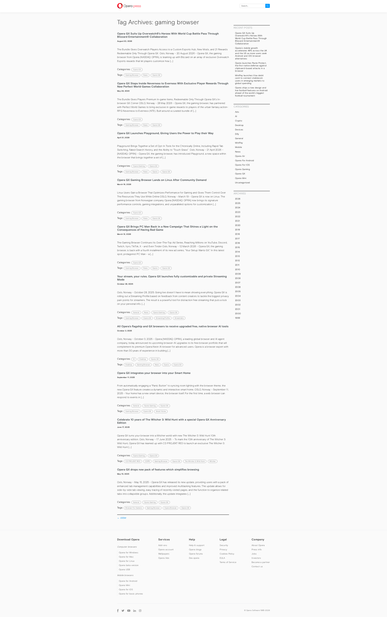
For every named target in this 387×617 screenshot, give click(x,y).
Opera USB (124, 569)
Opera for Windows (128, 552)
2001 (237, 309)
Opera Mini (240, 178)
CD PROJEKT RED (132, 461)
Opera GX (137, 69)
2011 (237, 265)
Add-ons (162, 545)
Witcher (213, 461)
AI (134, 359)
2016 (237, 243)
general (136, 312)
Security (224, 545)
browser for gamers (133, 508)
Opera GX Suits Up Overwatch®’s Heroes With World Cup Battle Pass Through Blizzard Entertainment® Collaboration (251, 38)
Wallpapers (163, 554)
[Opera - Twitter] (123, 610)
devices (239, 129)
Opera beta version (128, 565)
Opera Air (240, 156)
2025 (237, 203)
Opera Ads (163, 558)
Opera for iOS (242, 165)
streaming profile (163, 318)
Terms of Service (228, 562)
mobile (238, 147)
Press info (257, 549)
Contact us (257, 566)
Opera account (166, 549)
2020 (237, 225)
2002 (238, 305)
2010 (237, 269)
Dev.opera (194, 558)
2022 (237, 216)
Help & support (196, 545)
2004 (238, 296)
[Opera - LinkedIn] (134, 610)
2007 (237, 282)
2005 (238, 291)
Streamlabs (179, 318)
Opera (155, 172)
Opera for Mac (126, 557)
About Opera (258, 545)
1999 (237, 318)
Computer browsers (127, 547)
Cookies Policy (227, 554)
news (145, 75)
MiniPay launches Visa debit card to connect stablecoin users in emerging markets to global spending (249, 79)
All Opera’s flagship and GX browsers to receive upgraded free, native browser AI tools (172, 326)
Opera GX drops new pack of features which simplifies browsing (158, 469)
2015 (237, 247)
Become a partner (261, 562)
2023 (237, 212)
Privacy (223, 549)
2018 (237, 234)
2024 (237, 207)
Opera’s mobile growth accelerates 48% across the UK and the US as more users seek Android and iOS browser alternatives (251, 53)
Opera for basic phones (131, 593)
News (146, 312)
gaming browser (131, 75)
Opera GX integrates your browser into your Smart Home (153, 372)
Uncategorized (242, 182)
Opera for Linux (127, 561)
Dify (237, 134)
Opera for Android (244, 160)
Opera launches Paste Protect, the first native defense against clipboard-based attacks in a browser (251, 67)
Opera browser (170, 508)
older (121, 517)
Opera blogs (195, 549)
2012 (237, 260)
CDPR (147, 461)
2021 (237, 221)
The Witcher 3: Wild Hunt (195, 461)
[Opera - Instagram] (140, 610)
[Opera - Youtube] (129, 610)
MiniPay (239, 143)
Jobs (254, 554)
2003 (238, 300)
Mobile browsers (125, 575)
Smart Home (161, 411)
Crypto (238, 120)
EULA (222, 558)
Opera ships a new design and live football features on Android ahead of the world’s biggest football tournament (251, 91)
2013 (237, 256)
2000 (238, 313)
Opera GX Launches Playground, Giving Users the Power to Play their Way (165, 133)
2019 (237, 229)
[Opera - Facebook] (118, 610)
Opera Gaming (139, 166)
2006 (238, 287)
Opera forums (196, 554)
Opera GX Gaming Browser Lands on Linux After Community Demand (162, 179)
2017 (237, 238)
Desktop (142, 359)
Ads (237, 112)
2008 (238, 278)
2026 (237, 199)
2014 (237, 252)
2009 (238, 274)
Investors (256, 558)
